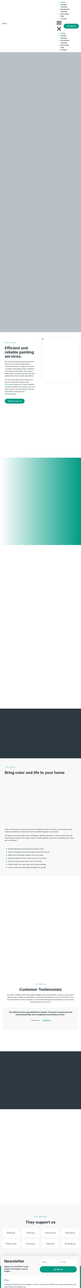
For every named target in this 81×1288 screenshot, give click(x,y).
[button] (59, 26)
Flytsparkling (9, 384)
